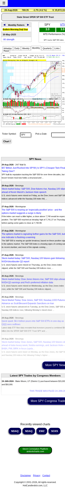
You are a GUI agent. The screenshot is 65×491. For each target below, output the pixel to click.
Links (57, 48)
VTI (62, 24)
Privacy (36, 475)
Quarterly (47, 48)
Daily (17, 48)
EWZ (41, 431)
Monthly (36, 48)
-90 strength (8, 39)
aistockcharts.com (35, 450)
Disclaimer (25, 475)
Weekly (25, 48)
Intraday (8, 48)
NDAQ (14, 431)
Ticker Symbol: (9, 134)
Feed (6, 51)
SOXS (54, 431)
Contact (46, 475)
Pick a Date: (40, 134)
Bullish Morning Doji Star (15, 29)
